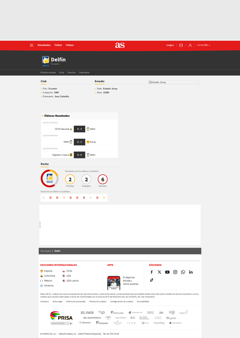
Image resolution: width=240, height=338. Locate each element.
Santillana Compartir (135, 312)
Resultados (44, 45)
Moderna (84, 323)
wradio (109, 318)
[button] (61, 323)
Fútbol (58, 45)
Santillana (117, 312)
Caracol (183, 312)
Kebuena (169, 318)
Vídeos (70, 45)
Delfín (58, 60)
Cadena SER (150, 312)
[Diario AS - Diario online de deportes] (120, 45)
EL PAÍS (87, 312)
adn (172, 312)
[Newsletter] (181, 45)
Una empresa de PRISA (61, 316)
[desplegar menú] (31, 45)
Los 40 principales (101, 312)
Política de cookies (97, 301)
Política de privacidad (75, 301)
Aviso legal (57, 301)
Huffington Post (91, 318)
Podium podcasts (102, 323)
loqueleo (145, 323)
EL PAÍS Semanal (144, 318)
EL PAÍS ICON (117, 323)
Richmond (182, 318)
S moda (131, 323)
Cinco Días (119, 318)
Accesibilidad (143, 301)
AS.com (161, 312)
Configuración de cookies (121, 301)
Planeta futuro (155, 318)
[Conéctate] (190, 45)
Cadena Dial (132, 318)
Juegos (170, 45)
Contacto (44, 301)
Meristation (159, 323)
